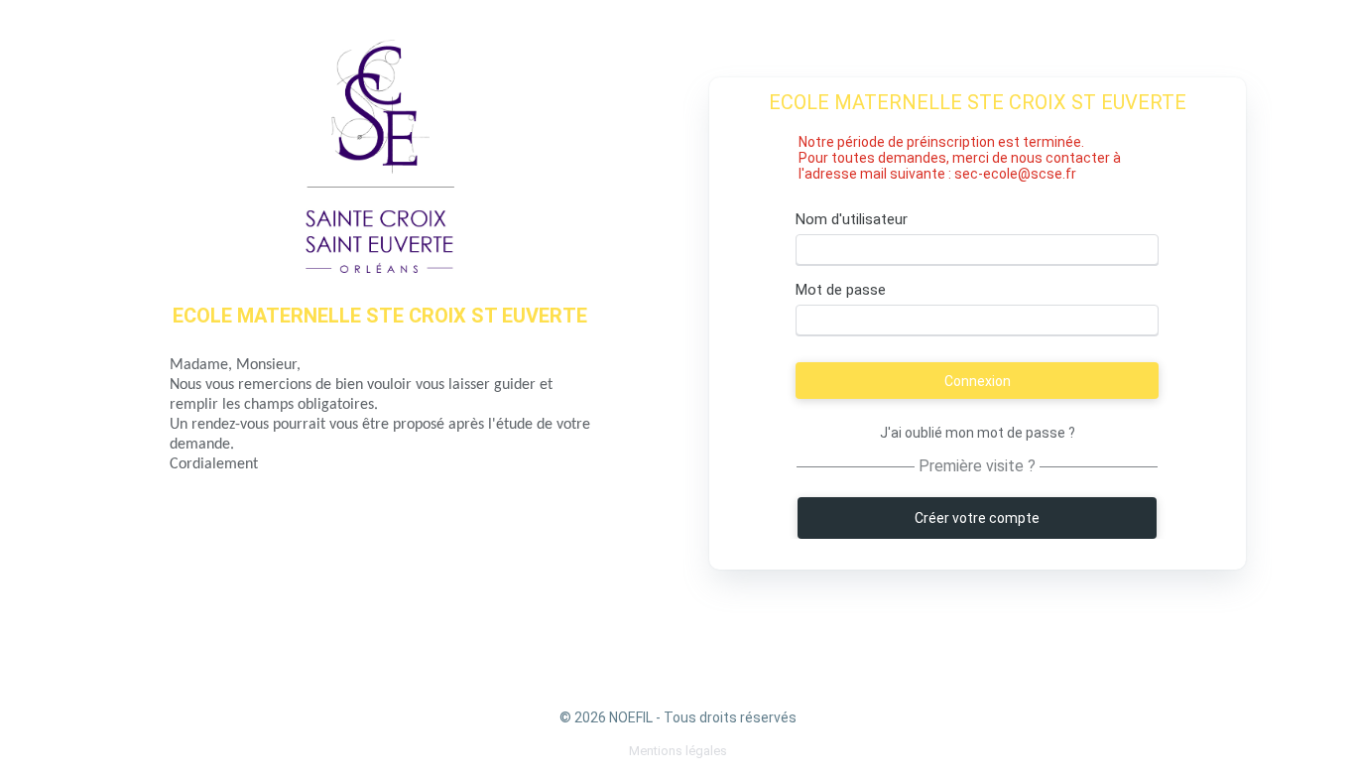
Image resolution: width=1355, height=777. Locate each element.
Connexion (977, 381)
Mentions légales (678, 750)
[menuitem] (678, 750)
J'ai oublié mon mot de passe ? (977, 434)
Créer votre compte (977, 518)
